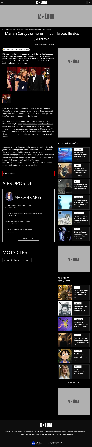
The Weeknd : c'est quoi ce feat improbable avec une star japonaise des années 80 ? (80, 310)
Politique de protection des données (76, 431)
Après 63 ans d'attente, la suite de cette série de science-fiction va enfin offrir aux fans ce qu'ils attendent (81, 158)
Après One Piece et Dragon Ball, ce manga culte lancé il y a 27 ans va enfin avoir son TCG (81, 220)
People (26, 260)
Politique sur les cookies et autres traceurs (55, 431)
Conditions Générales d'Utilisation (13, 431)
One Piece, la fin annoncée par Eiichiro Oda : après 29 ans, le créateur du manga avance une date (81, 359)
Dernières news (11, 29)
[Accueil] (43, 2)
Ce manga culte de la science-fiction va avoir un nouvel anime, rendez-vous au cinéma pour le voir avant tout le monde (81, 206)
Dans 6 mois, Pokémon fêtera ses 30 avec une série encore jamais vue (81, 325)
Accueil (4, 29)
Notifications (51, 434)
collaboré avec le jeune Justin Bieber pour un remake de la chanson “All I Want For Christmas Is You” (27, 149)
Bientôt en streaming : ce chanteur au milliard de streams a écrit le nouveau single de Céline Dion (81, 376)
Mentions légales (39, 431)
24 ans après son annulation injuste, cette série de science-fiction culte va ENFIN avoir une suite (81, 237)
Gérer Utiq (58, 434)
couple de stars (11, 260)
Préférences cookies (68, 434)
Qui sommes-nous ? (28, 431)
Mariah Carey (20, 29)
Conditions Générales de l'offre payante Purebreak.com (33, 434)
